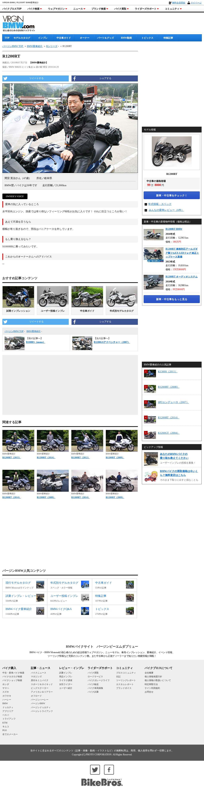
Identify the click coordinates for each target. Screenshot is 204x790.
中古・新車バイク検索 (13, 673)
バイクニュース (38, 673)
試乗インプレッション (18, 310)
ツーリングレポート (126, 680)
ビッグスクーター (39, 688)
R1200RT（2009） (115, 457)
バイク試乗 (93, 692)
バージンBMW (38, 703)
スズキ (5, 692)
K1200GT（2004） (168, 432)
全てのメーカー (10, 734)
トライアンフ (9, 719)
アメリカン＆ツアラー (42, 692)
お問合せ (149, 692)
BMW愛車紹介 (33, 331)
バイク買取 (120, 8)
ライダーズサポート (145, 8)
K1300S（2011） (168, 371)
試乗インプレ (65, 673)
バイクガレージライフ (99, 680)
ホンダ (5, 684)
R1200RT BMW (174, 229)
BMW (5, 703)
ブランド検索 (98, 8)
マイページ (196, 2)
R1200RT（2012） (80, 457)
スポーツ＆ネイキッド (42, 684)
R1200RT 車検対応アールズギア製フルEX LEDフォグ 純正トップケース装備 (182, 253)
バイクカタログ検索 (12, 676)
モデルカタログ (22, 37)
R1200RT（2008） (168, 386)
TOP (7, 37)
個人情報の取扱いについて (158, 680)
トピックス (147, 37)
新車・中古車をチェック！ (171, 195)
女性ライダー (65, 684)
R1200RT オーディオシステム (182, 276)
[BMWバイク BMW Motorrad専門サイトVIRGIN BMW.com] (22, 23)
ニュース (78, 8)
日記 (118, 676)
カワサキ (6, 696)
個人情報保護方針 (153, 676)
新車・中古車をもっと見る (171, 299)
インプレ (43, 37)
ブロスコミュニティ (126, 673)
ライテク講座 (65, 680)
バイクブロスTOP (12, 8)
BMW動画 (126, 37)
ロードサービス (95, 676)
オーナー (84, 37)
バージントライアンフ (42, 711)
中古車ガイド (64, 37)
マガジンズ (36, 676)
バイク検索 (33, 8)
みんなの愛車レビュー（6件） (166, 210)
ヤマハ (5, 688)
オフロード (36, 696)
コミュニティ (172, 8)
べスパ (5, 715)
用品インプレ (65, 676)
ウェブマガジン (56, 8)
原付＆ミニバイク (39, 680)
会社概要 (149, 673)
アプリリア (7, 711)
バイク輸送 (93, 684)
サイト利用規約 (152, 688)
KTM (4, 722)
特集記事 (168, 37)
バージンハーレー (39, 699)
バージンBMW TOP (14, 331)
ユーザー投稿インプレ (53, 310)
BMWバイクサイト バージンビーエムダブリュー (102, 646)
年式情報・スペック (160, 204)
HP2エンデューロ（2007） (173, 402)
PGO (4, 730)
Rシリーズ (51, 46)
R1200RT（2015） (11, 457)
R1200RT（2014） (46, 457)
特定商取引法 (151, 684)
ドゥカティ (7, 707)
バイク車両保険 (95, 688)
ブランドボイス (123, 688)
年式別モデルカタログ (122, 310)
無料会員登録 (178, 2)
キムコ (5, 726)
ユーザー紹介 (65, 688)
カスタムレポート (125, 684)
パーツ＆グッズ (105, 37)
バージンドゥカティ (41, 707)
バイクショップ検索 (12, 680)
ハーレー (6, 699)
